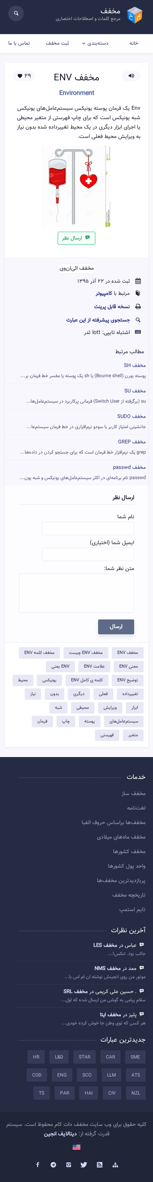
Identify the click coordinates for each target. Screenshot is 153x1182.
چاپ (66, 721)
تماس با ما (19, 43)
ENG (62, 1075)
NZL (135, 1093)
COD (37, 1075)
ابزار (134, 707)
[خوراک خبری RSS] (100, 1165)
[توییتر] (84, 1165)
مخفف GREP (83, 447)
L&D (59, 1057)
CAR (110, 1057)
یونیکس (49, 680)
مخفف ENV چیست (86, 653)
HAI (89, 1093)
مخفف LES (105, 946)
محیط (23, 680)
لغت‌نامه (136, 808)
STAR (84, 1057)
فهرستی (107, 735)
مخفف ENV (127, 653)
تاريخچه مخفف (129, 895)
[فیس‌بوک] (38, 1165)
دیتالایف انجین (60, 1134)
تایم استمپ (132, 910)
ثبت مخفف (57, 43)
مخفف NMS (108, 969)
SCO (86, 1075)
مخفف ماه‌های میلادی (121, 837)
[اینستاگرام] (68, 1165)
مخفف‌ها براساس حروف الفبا (114, 823)
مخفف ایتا (110, 1015)
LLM (111, 1075)
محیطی (82, 707)
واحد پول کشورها (127, 866)
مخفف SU (86, 396)
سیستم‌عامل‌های (123, 721)
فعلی (103, 694)
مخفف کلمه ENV (39, 653)
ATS (135, 1075)
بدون (54, 694)
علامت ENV (94, 666)
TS (41, 1093)
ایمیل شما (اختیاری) (112, 543)
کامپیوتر (104, 294)
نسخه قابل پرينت (112, 307)
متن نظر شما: (119, 569)
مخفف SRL (76, 992)
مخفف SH (83, 370)
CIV (112, 1093)
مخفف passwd (83, 472)
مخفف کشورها (129, 852)
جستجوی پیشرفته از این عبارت (98, 320)
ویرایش (110, 707)
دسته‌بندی (97, 43)
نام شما (125, 517)
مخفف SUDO (86, 421)
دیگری (78, 694)
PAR (64, 1093)
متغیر (133, 735)
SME (135, 1057)
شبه (58, 707)
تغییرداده (130, 694)
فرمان (42, 721)
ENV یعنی (60, 666)
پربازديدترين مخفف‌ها (121, 881)
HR (36, 1057)
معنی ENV (128, 666)
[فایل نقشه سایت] (115, 1165)
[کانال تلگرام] (53, 1165)
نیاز (33, 694)
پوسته (89, 721)
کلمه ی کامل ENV (87, 680)
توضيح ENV (127, 680)
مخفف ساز (134, 794)
